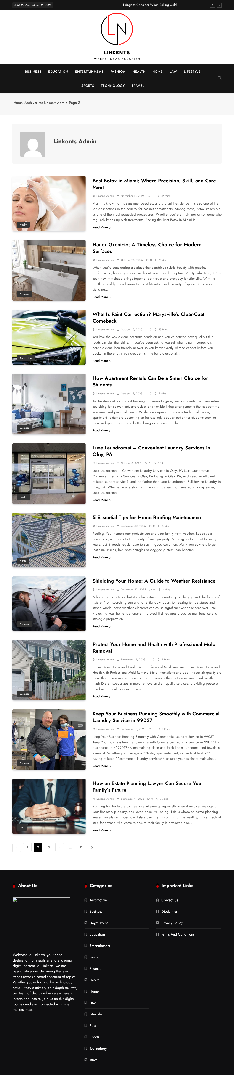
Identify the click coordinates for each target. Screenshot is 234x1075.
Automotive (26, 358)
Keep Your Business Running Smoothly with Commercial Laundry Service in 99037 (156, 717)
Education (58, 71)
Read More (100, 227)
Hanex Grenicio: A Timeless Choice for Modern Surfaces (147, 248)
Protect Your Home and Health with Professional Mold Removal (154, 647)
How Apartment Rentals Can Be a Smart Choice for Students (150, 381)
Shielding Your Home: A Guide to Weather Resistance (154, 580)
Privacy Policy (172, 922)
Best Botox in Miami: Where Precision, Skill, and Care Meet (154, 184)
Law (173, 71)
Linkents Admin (105, 195)
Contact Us (169, 900)
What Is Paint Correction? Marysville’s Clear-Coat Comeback (148, 317)
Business (33, 71)
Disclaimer (169, 911)
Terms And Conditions (177, 934)
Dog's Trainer (99, 922)
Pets (93, 1025)
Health (139, 71)
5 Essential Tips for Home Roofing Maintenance (147, 517)
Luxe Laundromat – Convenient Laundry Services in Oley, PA (151, 451)
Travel (138, 85)
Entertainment (89, 71)
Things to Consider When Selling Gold (150, 5)
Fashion (118, 71)
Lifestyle (192, 71)
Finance (95, 968)
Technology (113, 85)
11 (81, 847)
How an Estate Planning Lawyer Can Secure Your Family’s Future (148, 787)
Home (157, 71)
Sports (87, 85)
